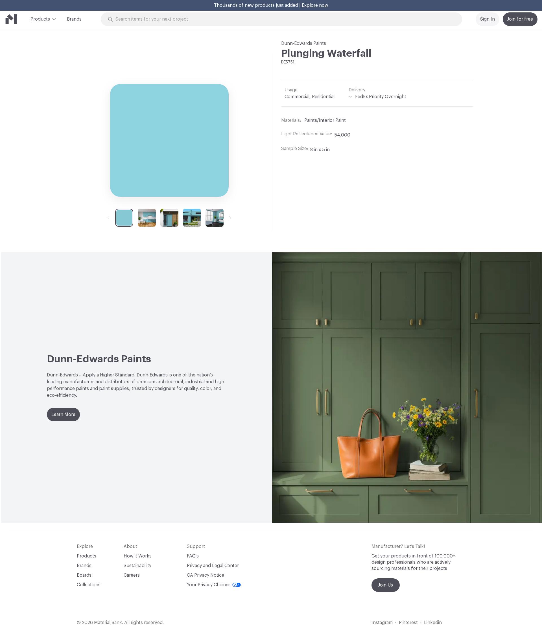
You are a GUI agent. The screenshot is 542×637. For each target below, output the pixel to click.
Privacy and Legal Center (213, 565)
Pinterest (408, 622)
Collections (88, 585)
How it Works (138, 556)
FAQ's (193, 556)
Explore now (315, 5)
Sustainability (137, 565)
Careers (132, 575)
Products (40, 19)
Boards (84, 575)
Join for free (520, 19)
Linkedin (433, 622)
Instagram (382, 622)
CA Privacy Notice (205, 575)
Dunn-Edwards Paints (303, 43)
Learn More (63, 414)
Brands (74, 19)
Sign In (487, 19)
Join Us (385, 585)
